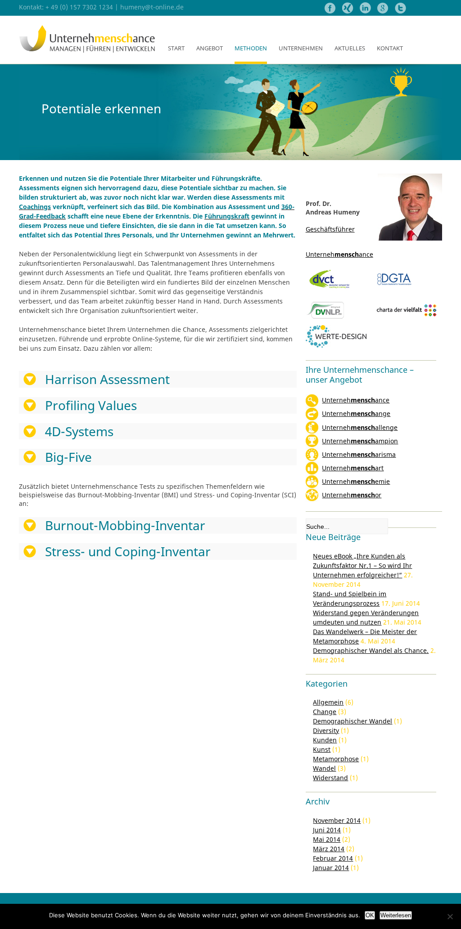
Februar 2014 (333, 858)
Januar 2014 (331, 867)
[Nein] (449, 916)
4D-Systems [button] (79, 431)
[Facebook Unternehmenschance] (331, 11)
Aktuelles (349, 48)
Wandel (324, 768)
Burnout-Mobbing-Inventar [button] (125, 525)
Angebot (209, 48)
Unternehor (351, 495)
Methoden (251, 48)
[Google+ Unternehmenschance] (383, 11)
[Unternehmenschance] (87, 51)
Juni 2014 (327, 830)
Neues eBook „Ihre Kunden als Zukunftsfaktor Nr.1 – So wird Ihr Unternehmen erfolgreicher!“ (362, 565)
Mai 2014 (326, 839)
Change (324, 711)
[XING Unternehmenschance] (348, 11)
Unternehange (356, 413)
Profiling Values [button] (91, 405)
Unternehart (353, 468)
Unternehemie (356, 481)
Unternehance (355, 400)
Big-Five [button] (68, 457)
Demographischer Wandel (352, 721)
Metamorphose (336, 759)
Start (176, 48)
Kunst (321, 749)
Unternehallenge (360, 427)
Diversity (326, 730)
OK (370, 915)
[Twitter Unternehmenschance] (400, 11)
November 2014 (337, 820)
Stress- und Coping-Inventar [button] (128, 551)
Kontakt (390, 48)
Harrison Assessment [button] (107, 379)
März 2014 (328, 848)
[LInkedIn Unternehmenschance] (365, 11)
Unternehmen (301, 48)
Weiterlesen (395, 915)
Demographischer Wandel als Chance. (371, 650)
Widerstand (330, 777)
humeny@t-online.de (152, 7)
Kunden (325, 740)
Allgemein (328, 702)
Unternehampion (360, 441)
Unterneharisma (359, 454)
